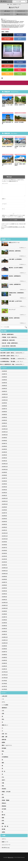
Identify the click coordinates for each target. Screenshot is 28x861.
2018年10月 (5, 643)
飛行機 (3, 829)
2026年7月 (4, 374)
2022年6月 (4, 515)
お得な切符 (4, 696)
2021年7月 (4, 547)
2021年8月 (4, 544)
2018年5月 (4, 657)
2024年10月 (5, 434)
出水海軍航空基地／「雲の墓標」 (8, 358)
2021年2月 (4, 562)
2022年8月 (4, 510)
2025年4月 (4, 417)
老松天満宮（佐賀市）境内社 (7, 352)
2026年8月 (4, 371)
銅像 (3, 823)
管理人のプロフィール (21, 14)
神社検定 (4, 788)
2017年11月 (5, 674)
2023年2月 (4, 492)
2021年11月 (5, 536)
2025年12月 (5, 394)
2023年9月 (4, 472)
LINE (7, 69)
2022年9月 (4, 507)
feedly (20, 73)
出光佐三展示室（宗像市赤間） (9, 346)
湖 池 (3, 771)
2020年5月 (4, 588)
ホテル (3, 702)
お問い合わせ (7, 11)
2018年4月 (4, 660)
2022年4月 (4, 521)
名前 (3, 198)
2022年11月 (5, 501)
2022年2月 (4, 527)
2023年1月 (4, 495)
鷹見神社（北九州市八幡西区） (16, 267)
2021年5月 (4, 553)
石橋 (3, 783)
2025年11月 (5, 397)
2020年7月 (4, 582)
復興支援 (4, 739)
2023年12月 (5, 463)
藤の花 (3, 814)
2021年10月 (5, 539)
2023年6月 (4, 481)
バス (3, 699)
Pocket (19, 69)
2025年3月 (4, 420)
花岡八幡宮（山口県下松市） (16, 301)
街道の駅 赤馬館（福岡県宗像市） (20, 164)
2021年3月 (4, 559)
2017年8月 (4, 683)
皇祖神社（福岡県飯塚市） (15, 276)
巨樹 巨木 (4, 733)
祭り (3, 794)
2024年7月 (4, 443)
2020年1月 (4, 599)
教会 (3, 751)
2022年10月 (5, 504)
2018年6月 (4, 654)
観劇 (3, 817)
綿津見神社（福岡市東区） (15, 250)
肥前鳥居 (4, 806)
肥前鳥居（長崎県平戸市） (20, 104)
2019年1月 (4, 634)
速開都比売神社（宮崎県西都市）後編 (17, 293)
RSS (8, 73)
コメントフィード (6, 844)
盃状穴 (3, 780)
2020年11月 (5, 570)
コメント (4, 183)
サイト (3, 208)
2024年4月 (4, 452)
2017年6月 (4, 689)
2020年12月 (5, 567)
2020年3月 (4, 593)
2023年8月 (4, 475)
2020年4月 (4, 591)
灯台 (3, 777)
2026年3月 (4, 385)
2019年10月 (5, 608)
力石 (3, 710)
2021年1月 (4, 565)
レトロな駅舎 (5, 704)
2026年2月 (4, 388)
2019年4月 (4, 625)
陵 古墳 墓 (5, 826)
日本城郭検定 (5, 756)
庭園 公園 (4, 736)
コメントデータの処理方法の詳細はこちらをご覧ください (13, 227)
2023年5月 (4, 484)
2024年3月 (4, 455)
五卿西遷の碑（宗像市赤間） (7, 164)
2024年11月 (5, 432)
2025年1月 (4, 426)
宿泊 (3, 719)
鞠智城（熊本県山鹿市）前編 (7, 123)
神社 (3, 785)
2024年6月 (4, 446)
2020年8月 (4, 579)
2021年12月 (5, 533)
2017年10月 (5, 677)
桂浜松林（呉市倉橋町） (19, 122)
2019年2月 (4, 631)
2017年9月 (4, 680)
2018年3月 (4, 663)
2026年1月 (4, 391)
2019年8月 (4, 614)
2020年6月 (4, 585)
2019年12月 (5, 602)
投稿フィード (5, 841)
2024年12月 (5, 429)
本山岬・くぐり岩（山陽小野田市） (7, 105)
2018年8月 (4, 648)
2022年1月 (4, 530)
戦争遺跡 (4, 748)
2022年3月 (4, 524)
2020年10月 (5, 573)
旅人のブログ (14, 7)
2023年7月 (4, 478)
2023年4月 (4, 486)
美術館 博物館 (5, 800)
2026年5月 (4, 379)
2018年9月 (4, 646)
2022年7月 (4, 512)
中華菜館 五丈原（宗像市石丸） (20, 147)
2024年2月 (4, 458)
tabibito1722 (19, 352)
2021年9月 (4, 541)
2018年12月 (5, 637)
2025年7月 (4, 408)
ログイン (4, 838)
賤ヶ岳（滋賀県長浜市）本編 (7, 364)
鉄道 (3, 820)
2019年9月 (4, 611)
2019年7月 (4, 617)
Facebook (20, 34)
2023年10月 (5, 469)
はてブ (19, 38)
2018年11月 (5, 640)
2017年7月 (4, 686)
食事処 (3, 832)
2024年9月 (4, 437)
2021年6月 (4, 550)
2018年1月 (4, 669)
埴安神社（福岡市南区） (14, 318)
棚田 (3, 762)
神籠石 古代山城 (6, 791)
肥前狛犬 (4, 803)
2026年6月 (4, 377)
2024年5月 (4, 449)
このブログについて (21, 11)
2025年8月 (4, 405)
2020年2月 (4, 596)
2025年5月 (4, 414)
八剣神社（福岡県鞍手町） (15, 284)
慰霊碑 (3, 742)
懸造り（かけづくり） (7, 745)
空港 (3, 797)
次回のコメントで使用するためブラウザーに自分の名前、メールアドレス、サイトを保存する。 (13, 216)
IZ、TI (19, 361)
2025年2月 (4, 423)
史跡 (3, 713)
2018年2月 (4, 666)
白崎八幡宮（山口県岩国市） (16, 259)
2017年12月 (5, 672)
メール (4, 203)
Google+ (8, 38)
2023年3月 (4, 489)
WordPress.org (5, 847)
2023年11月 (5, 466)
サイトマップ (7, 14)
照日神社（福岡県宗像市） (7, 146)
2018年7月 (4, 651)
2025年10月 (5, 400)
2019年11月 (5, 605)
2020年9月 (4, 576)
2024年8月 (4, 440)
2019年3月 (4, 628)
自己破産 (4, 809)
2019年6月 (4, 619)
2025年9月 (4, 403)
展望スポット (5, 725)
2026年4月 (4, 382)
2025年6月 (4, 411)
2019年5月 (4, 622)
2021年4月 (4, 556)
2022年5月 (4, 518)
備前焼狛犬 (4, 707)
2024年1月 (4, 460)
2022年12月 (5, 498)
